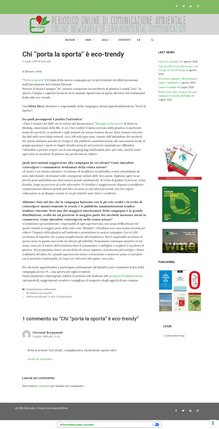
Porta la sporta (33, 80)
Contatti (124, 39)
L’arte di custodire (168, 61)
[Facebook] (177, 6)
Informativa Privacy (175, 336)
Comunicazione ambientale (41, 289)
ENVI (88, 39)
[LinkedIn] (191, 6)
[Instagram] (198, 6)
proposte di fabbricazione (125, 276)
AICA (105, 39)
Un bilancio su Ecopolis (39, 293)
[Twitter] (184, 6)
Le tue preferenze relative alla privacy (124, 424)
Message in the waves (109, 124)
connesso (44, 386)
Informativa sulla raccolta (77, 424)
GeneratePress (59, 408)
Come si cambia (167, 87)
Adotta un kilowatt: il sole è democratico (49, 296)
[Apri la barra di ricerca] (152, 40)
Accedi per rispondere (40, 359)
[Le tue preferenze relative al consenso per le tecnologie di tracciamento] (213, 423)
